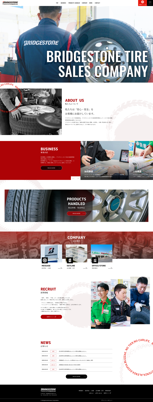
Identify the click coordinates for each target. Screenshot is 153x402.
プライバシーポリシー (106, 400)
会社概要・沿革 (100, 390)
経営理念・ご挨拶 (89, 390)
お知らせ (91, 393)
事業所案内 (108, 390)
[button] (73, 178)
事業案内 (81, 390)
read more (51, 168)
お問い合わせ (98, 393)
